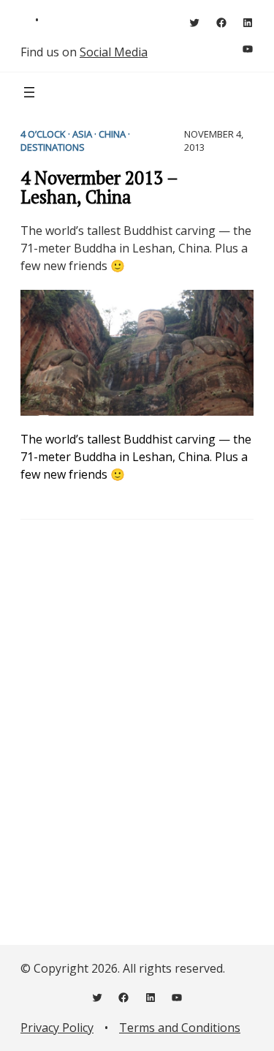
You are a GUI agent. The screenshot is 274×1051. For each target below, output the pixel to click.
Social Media (114, 52)
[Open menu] (29, 92)
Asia (82, 134)
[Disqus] (137, 723)
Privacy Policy (57, 1028)
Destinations (52, 147)
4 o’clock (43, 134)
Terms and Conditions (179, 1028)
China (112, 134)
